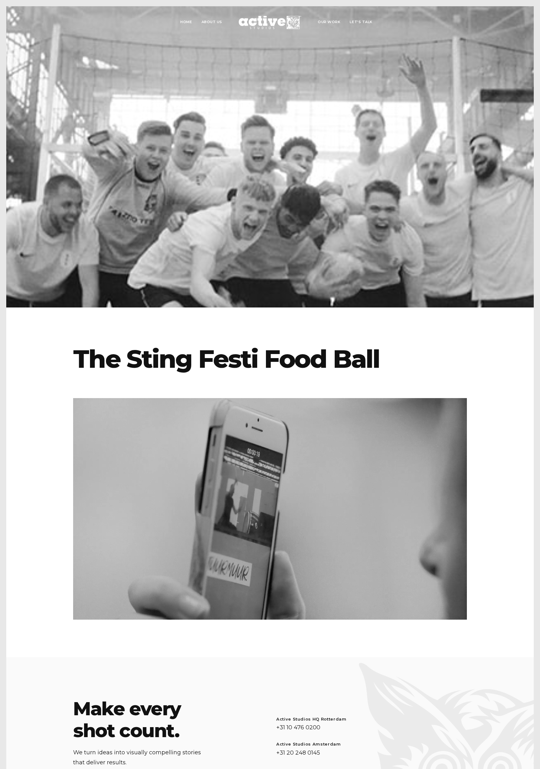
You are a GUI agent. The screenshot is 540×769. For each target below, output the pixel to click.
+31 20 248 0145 (298, 752)
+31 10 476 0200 (298, 727)
